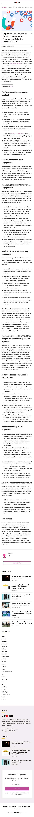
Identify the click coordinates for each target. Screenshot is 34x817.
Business (4, 649)
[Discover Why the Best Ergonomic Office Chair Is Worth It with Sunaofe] (6, 624)
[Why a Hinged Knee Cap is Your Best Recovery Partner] (6, 597)
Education (4, 654)
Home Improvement (7, 671)
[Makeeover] (17, 2)
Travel (3, 697)
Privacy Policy (14, 794)
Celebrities (4, 651)
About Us (4, 806)
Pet (2, 684)
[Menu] (3, 3)
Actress (3, 639)
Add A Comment (17, 563)
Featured (4, 661)
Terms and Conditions (24, 806)
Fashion (3, 659)
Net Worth (4, 679)
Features (4, 664)
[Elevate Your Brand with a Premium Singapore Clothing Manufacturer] (6, 605)
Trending (4, 699)
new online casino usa (17, 133)
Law (3, 674)
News (3, 681)
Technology (4, 692)
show (11, 86)
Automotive (5, 644)
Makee (4, 46)
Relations (4, 687)
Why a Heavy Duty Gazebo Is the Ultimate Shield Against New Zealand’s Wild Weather (21, 586)
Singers (3, 689)
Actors (3, 636)
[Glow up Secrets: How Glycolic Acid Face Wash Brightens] (6, 578)
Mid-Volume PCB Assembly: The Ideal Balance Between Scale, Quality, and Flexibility (22, 613)
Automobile (5, 641)
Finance (4, 666)
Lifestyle (4, 676)
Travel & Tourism (6, 694)
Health (3, 669)
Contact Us (17, 808)
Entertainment (5, 656)
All (31, 46)
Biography (4, 646)
